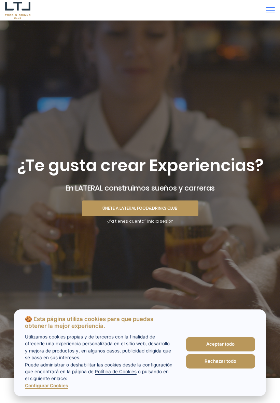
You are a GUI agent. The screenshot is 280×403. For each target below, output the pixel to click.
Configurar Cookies (46, 385)
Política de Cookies (116, 371)
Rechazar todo (220, 361)
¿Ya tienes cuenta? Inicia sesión (140, 221)
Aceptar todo (220, 344)
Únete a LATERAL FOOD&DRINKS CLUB (140, 208)
